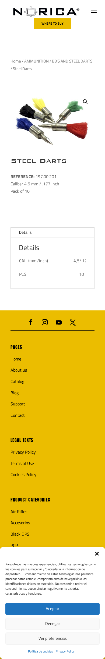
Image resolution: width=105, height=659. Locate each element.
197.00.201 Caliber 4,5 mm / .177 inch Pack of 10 (34, 183)
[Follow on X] (73, 322)
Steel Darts (38, 161)
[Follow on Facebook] (31, 322)
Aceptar (52, 608)
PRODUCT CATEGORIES (30, 500)
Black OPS (19, 534)
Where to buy (52, 23)
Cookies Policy (23, 474)
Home (15, 61)
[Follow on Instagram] (45, 322)
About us (18, 370)
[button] (97, 553)
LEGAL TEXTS (21, 440)
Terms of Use (22, 463)
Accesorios (20, 522)
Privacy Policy (65, 651)
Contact (17, 415)
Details (25, 232)
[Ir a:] (46, 12)
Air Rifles (18, 511)
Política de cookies (40, 651)
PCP (14, 545)
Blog (14, 392)
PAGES (16, 347)
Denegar (52, 623)
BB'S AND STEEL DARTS (72, 61)
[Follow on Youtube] (59, 322)
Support (17, 404)
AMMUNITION (36, 61)
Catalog (17, 381)
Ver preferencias (52, 638)
